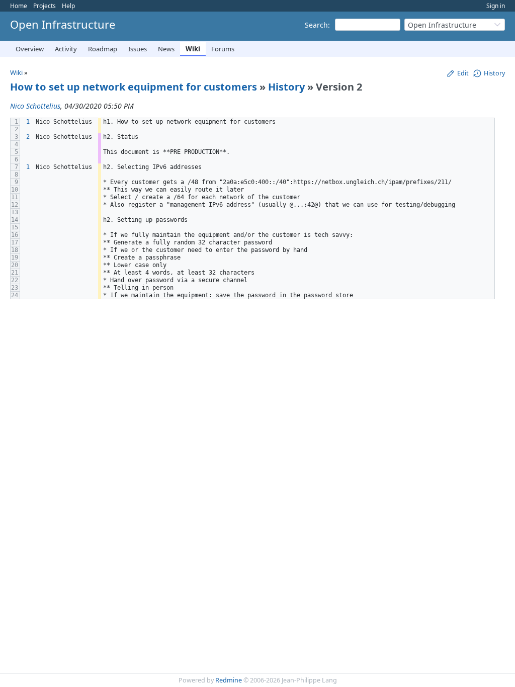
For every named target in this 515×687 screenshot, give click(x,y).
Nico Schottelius (35, 106)
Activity (66, 48)
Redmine (228, 680)
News (166, 48)
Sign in (495, 6)
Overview (30, 48)
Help (68, 6)
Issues (137, 48)
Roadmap (102, 48)
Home (18, 6)
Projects (44, 6)
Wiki (193, 48)
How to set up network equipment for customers (133, 87)
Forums (222, 48)
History (286, 87)
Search (316, 25)
